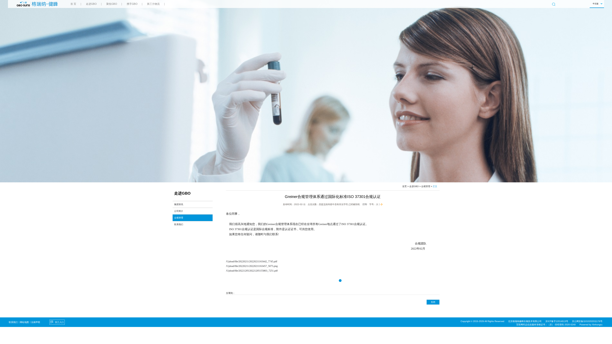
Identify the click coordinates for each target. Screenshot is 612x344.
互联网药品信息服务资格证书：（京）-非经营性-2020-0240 (546, 324)
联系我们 (178, 224)
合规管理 (425, 186)
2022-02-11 (300, 204)
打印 (365, 204)
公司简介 (178, 211)
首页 (404, 186)
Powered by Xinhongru (590, 324)
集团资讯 (178, 204)
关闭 (433, 302)
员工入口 (59, 322)
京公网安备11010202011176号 (587, 321)
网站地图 (24, 322)
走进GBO (414, 186)
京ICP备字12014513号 (556, 321)
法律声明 (35, 322)
